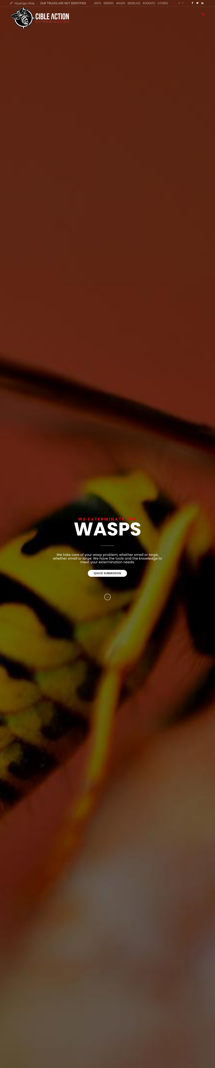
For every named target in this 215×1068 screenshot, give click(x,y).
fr (183, 3)
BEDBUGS (134, 3)
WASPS (120, 3)
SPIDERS (108, 3)
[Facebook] (192, 3)
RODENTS (149, 3)
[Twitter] (197, 3)
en (175, 3)
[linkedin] (202, 3)
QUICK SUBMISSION (107, 573)
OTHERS (163, 3)
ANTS (97, 3)
